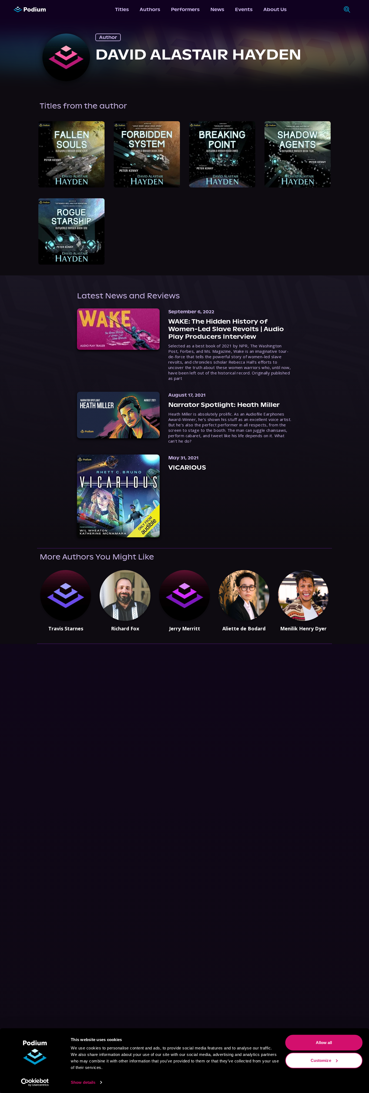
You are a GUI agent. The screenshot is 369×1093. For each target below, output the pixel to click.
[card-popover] (71, 154)
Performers (185, 9)
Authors (150, 9)
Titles (122, 9)
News (217, 9)
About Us (275, 9)
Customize (321, 1060)
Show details (83, 1082)
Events (244, 9)
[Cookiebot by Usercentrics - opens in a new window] (35, 1082)
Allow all (324, 1042)
